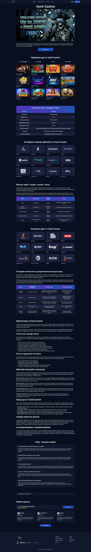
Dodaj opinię (68, 507)
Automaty (67, 61)
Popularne (22, 61)
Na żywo (37, 61)
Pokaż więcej (45, 525)
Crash (52, 61)
